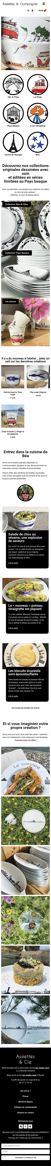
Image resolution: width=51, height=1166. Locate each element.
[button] (3, 43)
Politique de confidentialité (25, 1107)
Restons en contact (25, 1113)
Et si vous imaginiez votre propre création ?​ (25, 725)
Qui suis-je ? (25, 1091)
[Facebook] (21, 1126)
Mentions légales (25, 1102)
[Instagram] (25, 1126)
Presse (25, 1096)
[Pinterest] (30, 1126)
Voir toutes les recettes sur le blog (25, 708)
